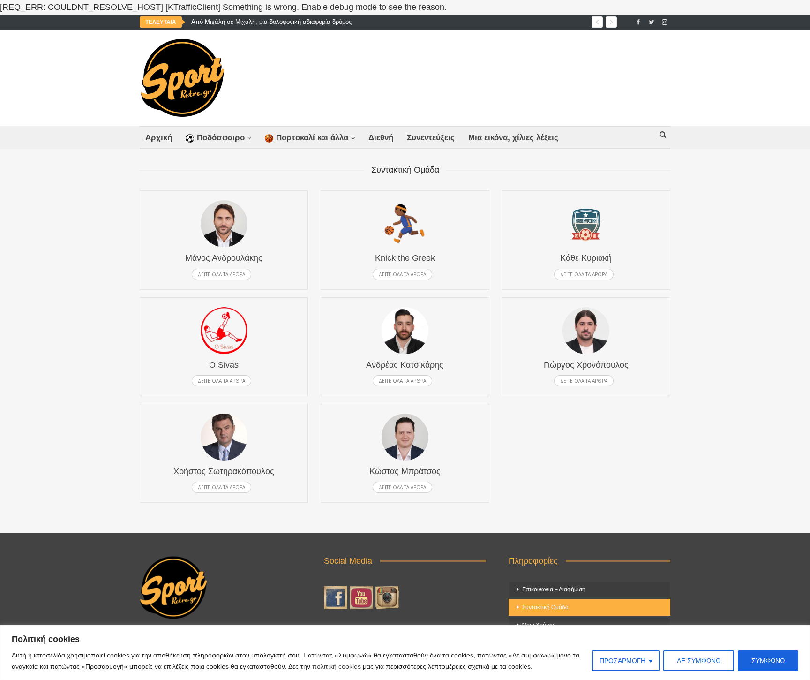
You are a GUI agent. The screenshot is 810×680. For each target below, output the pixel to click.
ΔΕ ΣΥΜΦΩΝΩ (698, 661)
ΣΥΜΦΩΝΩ (768, 661)
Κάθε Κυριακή (586, 258)
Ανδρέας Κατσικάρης (404, 365)
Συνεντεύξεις (431, 137)
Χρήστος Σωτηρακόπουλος (223, 471)
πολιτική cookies (336, 666)
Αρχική (158, 137)
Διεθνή (380, 137)
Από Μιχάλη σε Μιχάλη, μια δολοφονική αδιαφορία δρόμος (271, 21)
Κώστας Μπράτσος (405, 471)
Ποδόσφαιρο (221, 137)
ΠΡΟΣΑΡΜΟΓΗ (622, 661)
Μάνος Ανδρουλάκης (223, 258)
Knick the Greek (405, 258)
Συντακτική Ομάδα (545, 607)
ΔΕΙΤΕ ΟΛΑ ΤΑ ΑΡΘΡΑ (221, 274)
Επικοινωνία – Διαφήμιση (553, 589)
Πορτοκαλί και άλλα (312, 137)
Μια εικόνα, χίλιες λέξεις (513, 137)
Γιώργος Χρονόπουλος (586, 365)
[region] (405, 652)
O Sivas (224, 365)
